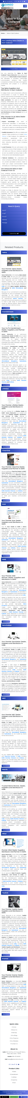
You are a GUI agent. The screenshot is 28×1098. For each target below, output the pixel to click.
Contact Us (14, 1043)
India (3, 286)
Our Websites (14, 1041)
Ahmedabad (19, 288)
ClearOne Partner (10, 756)
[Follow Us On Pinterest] (20, 1)
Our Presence (14, 1038)
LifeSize (14, 1077)
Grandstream (14, 1074)
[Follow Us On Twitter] (16, 1)
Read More (6, 308)
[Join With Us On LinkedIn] (12, 1064)
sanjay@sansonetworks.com (15, 1059)
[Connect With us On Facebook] (9, 1064)
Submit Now (13, 233)
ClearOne (14, 1080)
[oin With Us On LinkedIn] (18, 1)
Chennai (4, 382)
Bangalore (5, 289)
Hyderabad (23, 361)
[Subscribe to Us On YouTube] (24, 1)
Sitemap (14, 1032)
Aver (14, 1082)
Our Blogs (14, 1035)
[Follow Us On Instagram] (22, 1)
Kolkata (11, 382)
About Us (14, 1030)
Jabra (14, 1071)
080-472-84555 (8, 1)
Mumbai (23, 380)
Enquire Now (14, 69)
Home (3, 33)
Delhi (13, 288)
